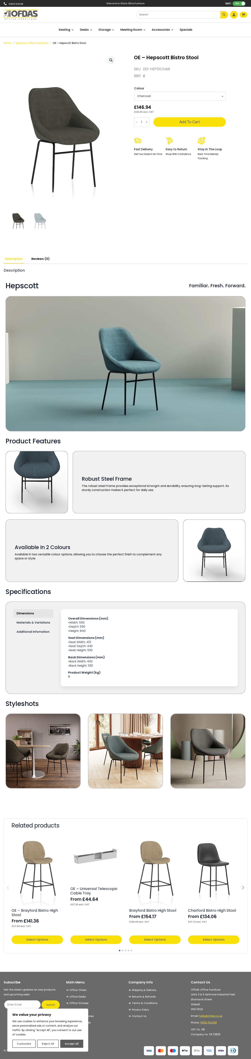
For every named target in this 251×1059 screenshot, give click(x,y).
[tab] (14, 259)
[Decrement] (137, 122)
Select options (37, 939)
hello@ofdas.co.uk (210, 1016)
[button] (111, 60)
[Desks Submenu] (91, 30)
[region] (47, 1030)
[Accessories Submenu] (172, 30)
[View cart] (243, 15)
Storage (104, 30)
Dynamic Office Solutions (32, 43)
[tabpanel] (125, 538)
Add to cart (189, 122)
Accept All (72, 1044)
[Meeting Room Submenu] (144, 30)
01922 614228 (208, 1022)
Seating (64, 30)
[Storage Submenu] (113, 30)
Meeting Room (131, 30)
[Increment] (147, 122)
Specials (186, 30)
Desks (84, 30)
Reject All (48, 1044)
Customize (24, 1044)
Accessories (161, 30)
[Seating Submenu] (72, 30)
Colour (139, 88)
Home (7, 43)
